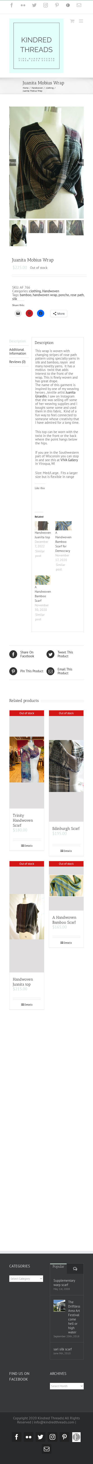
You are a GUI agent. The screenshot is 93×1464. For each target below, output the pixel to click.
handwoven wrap (45, 295)
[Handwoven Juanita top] (43, 526)
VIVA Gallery (69, 460)
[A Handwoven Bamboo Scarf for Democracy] (63, 526)
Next (80, 162)
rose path (77, 295)
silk (14, 299)
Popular (58, 1266)
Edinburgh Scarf (66, 828)
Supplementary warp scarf (64, 1282)
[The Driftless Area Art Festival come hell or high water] (59, 1306)
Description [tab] (17, 341)
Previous (12, 162)
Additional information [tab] (17, 351)
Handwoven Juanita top (23, 982)
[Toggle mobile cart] (72, 21)
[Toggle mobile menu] (81, 21)
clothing (35, 291)
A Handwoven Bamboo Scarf (64, 920)
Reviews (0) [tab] (17, 362)
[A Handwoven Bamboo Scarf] (43, 580)
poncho (63, 295)
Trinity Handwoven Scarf (23, 820)
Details (28, 845)
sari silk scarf (62, 1349)
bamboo (25, 295)
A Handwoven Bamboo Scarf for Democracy (63, 542)
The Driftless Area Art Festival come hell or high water (74, 1317)
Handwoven (50, 291)
